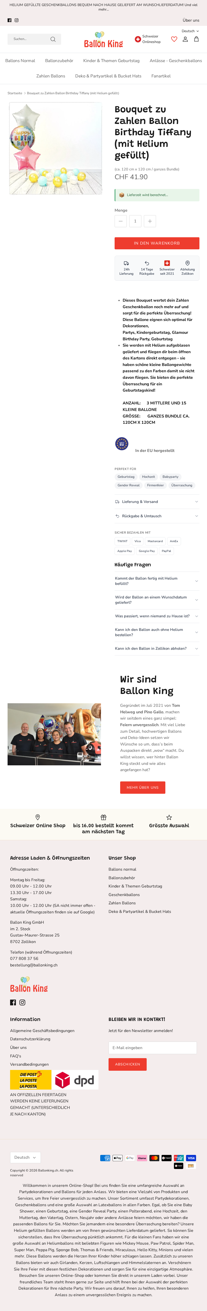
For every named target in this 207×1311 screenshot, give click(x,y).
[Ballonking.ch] (103, 39)
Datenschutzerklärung (30, 1039)
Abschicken (127, 1064)
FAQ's (15, 1056)
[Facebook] (9, 20)
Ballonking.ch (48, 1170)
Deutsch (188, 31)
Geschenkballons (124, 895)
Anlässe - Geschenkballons (176, 61)
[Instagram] (16, 20)
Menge (121, 210)
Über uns (191, 20)
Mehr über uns (143, 787)
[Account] (184, 39)
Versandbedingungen (29, 1064)
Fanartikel (161, 76)
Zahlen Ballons (50, 76)
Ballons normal (20, 61)
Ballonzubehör (59, 61)
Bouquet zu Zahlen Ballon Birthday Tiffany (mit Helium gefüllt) (73, 93)
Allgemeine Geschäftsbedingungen (42, 1031)
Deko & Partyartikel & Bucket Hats (108, 76)
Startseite (15, 93)
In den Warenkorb (157, 243)
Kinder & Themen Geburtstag (111, 61)
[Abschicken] (53, 39)
